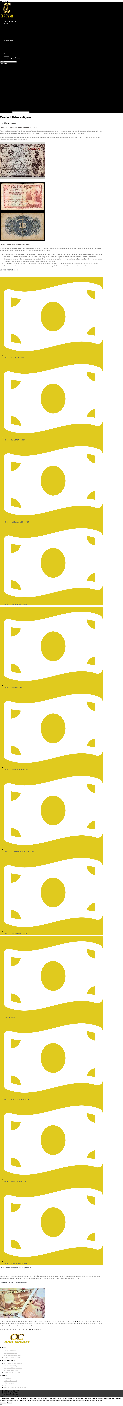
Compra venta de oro (10, 67)
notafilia (77, 1321)
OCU (5, 1385)
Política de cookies (9, 1383)
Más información (97, 1400)
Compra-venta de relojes (11, 1366)
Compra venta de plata (14, 74)
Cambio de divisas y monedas (16, 96)
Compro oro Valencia (13, 72)
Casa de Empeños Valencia (15, 79)
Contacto (6, 106)
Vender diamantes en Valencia (16, 77)
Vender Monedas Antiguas (15, 94)
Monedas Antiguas (35, 1329)
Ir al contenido (4, 1)
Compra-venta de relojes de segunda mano (20, 99)
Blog (5, 104)
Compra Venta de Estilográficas (16, 101)
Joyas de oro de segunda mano (13, 1363)
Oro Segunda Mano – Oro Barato (17, 87)
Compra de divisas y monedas (13, 1368)
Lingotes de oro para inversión (13, 1355)
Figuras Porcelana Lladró (11, 1370)
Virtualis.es (30, 1396)
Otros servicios (8, 89)
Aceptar (9, 1402)
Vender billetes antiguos (10, 123)
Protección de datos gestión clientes (15, 1387)
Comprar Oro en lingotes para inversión (19, 82)
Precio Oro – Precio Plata (15, 84)
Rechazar (3, 1402)
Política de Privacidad (10, 1381)
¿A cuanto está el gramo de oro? (17, 91)
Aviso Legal (7, 1379)
